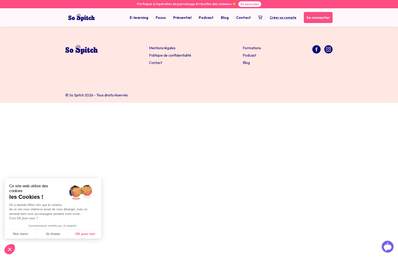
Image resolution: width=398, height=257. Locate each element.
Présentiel (182, 17)
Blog (225, 17)
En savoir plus (250, 4)
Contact (243, 17)
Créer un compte (283, 17)
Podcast (206, 17)
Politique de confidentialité (170, 55)
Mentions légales (162, 48)
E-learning (139, 17)
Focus (161, 17)
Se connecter (318, 17)
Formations (252, 48)
